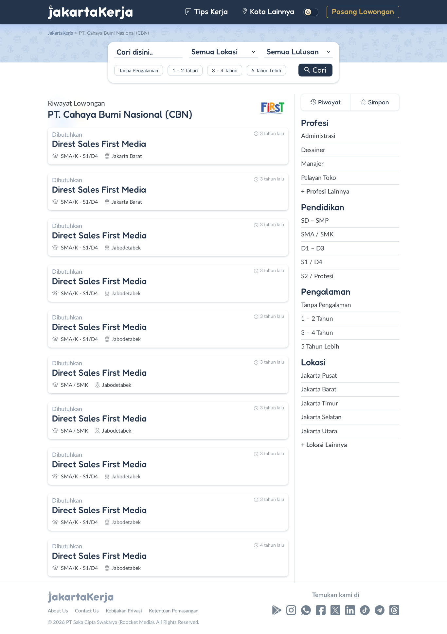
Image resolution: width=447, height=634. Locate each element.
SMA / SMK (317, 234)
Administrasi (318, 136)
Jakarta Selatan (321, 417)
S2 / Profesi (317, 276)
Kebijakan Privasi (124, 610)
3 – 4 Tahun (224, 70)
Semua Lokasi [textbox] (214, 51)
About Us (58, 610)
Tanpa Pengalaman (138, 70)
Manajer (312, 164)
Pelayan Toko (318, 178)
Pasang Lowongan (363, 11)
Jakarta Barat (318, 389)
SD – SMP (315, 221)
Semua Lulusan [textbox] (293, 51)
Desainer (313, 150)
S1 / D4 (311, 262)
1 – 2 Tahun (185, 70)
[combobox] (223, 52)
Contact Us (87, 610)
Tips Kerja (210, 11)
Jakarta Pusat (319, 376)
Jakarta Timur (319, 404)
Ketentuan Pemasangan (173, 610)
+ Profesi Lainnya (325, 192)
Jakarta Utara (319, 431)
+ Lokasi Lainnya (324, 445)
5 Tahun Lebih (266, 70)
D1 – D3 (312, 249)
